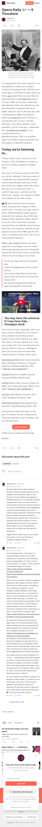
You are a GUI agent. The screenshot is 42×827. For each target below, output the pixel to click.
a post (9, 95)
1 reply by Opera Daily (16, 702)
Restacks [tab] (16, 464)
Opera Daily (11, 18)
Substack (10, 822)
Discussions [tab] (18, 723)
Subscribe (29, 3)
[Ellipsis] (39, 483)
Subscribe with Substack (23, 792)
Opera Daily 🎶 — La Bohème (14, 747)
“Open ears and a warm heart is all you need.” (14, 735)
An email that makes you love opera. (15, 730)
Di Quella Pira (25, 99)
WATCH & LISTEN (10, 359)
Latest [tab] (10, 723)
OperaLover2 (11, 484)
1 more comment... (8, 712)
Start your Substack (15, 817)
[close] (35, 755)
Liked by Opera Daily (15, 486)
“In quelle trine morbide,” (17, 130)
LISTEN (5, 374)
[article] (21, 735)
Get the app (31, 817)
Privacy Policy (24, 801)
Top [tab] (4, 723)
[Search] (38, 723)
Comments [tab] (7, 464)
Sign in (37, 3)
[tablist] (11, 464)
